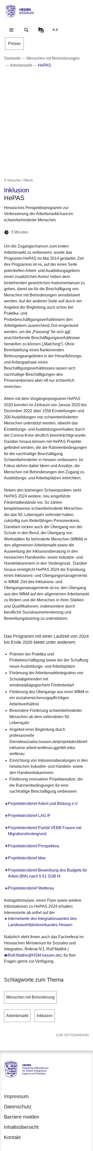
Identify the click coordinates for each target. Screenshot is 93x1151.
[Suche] (26, 30)
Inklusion (45, 1016)
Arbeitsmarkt (17, 1016)
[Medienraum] (41, 30)
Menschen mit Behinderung (30, 997)
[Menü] (11, 30)
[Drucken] (75, 232)
